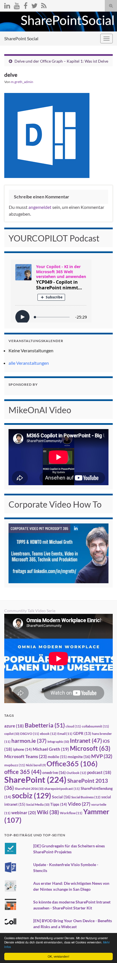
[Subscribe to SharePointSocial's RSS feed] (44, 5)
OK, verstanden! (58, 956)
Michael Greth (51, 749)
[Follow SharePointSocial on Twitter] (34, 5)
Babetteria (45, 725)
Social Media (37, 804)
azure (14, 726)
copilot (11, 733)
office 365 (22, 772)
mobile (57, 756)
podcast (99, 772)
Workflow (71, 813)
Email (64, 733)
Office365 (72, 763)
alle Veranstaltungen (29, 363)
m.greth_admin (22, 82)
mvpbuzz (14, 765)
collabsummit (95, 726)
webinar (23, 812)
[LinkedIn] (7, 5)
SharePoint (35, 779)
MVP (101, 756)
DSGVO (29, 733)
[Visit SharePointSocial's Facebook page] (26, 5)
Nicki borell (36, 765)
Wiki (48, 812)
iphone (22, 749)
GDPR (82, 733)
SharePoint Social (21, 38)
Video (79, 804)
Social (61, 796)
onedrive (54, 772)
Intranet (86, 740)
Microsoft (90, 748)
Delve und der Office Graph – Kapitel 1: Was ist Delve (61, 61)
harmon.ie (29, 741)
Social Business (86, 797)
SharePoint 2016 (29, 788)
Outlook (76, 773)
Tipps (58, 804)
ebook (48, 733)
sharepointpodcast (62, 788)
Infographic (58, 741)
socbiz (31, 795)
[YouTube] (17, 5)
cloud (73, 726)
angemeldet (39, 207)
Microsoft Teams (25, 756)
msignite (79, 756)
